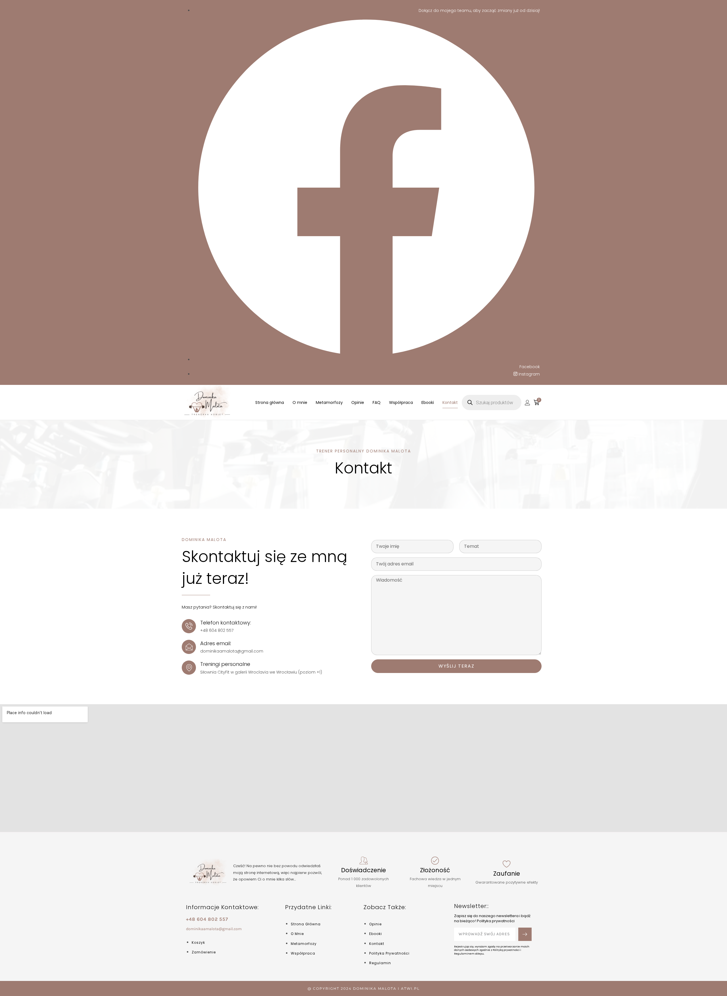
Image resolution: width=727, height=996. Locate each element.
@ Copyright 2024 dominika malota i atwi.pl (364, 988)
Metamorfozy (329, 402)
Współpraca (401, 402)
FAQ (377, 402)
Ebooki (427, 402)
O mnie (300, 402)
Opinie (357, 402)
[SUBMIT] (525, 934)
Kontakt (450, 402)
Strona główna (269, 402)
